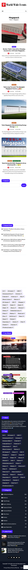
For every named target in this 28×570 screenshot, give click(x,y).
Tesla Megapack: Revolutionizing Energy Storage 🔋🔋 (14, 126)
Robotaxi (13, 356)
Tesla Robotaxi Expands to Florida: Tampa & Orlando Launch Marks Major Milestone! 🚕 (13, 235)
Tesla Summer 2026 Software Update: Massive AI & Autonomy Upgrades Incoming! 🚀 (14, 240)
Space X (21, 316)
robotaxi (13, 313)
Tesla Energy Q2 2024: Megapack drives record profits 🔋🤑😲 (14, 164)
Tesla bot (5, 324)
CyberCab (6, 296)
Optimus (5, 310)
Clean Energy (6, 501)
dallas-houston (7, 446)
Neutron (13, 307)
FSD (14, 302)
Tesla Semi (14, 324)
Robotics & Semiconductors (18, 393)
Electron (17, 299)
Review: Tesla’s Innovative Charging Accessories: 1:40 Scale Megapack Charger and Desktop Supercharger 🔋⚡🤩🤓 (14, 51)
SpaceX (5, 319)
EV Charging (6, 302)
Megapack (22, 302)
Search (6, 181)
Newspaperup (21, 563)
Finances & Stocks (16, 160)
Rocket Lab (21, 313)
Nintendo (21, 307)
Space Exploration (7, 527)
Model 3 (5, 305)
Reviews (14, 46)
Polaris (5, 313)
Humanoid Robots (7, 510)
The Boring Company (8, 327)
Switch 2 (15, 321)
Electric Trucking (7, 299)
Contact (22, 567)
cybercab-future (7, 443)
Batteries (14, 84)
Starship (13, 319)
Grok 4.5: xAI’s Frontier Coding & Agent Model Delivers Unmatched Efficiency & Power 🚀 (14, 245)
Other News (6, 514)
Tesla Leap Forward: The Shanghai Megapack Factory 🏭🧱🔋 (14, 88)
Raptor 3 (5, 466)
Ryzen (5, 316)
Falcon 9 (15, 452)
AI (4, 291)
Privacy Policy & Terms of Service (11, 567)
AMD (19, 291)
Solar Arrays (6, 471)
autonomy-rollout (7, 440)
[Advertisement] (14, 205)
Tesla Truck (15, 482)
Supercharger (6, 321)
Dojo (22, 296)
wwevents (12, 53)
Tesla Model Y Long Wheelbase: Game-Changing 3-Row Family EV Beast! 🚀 (12, 250)
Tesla (23, 321)
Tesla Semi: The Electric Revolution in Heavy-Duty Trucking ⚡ (14, 229)
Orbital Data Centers (16, 310)
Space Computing (16, 471)
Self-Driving (13, 316)
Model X (20, 305)
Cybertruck (15, 296)
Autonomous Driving (8, 293)
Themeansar (14, 565)
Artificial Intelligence (8, 374)
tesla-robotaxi (7, 480)
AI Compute (11, 291)
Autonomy (19, 293)
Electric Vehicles (7, 338)
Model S (13, 305)
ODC (13, 460)
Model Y (5, 307)
